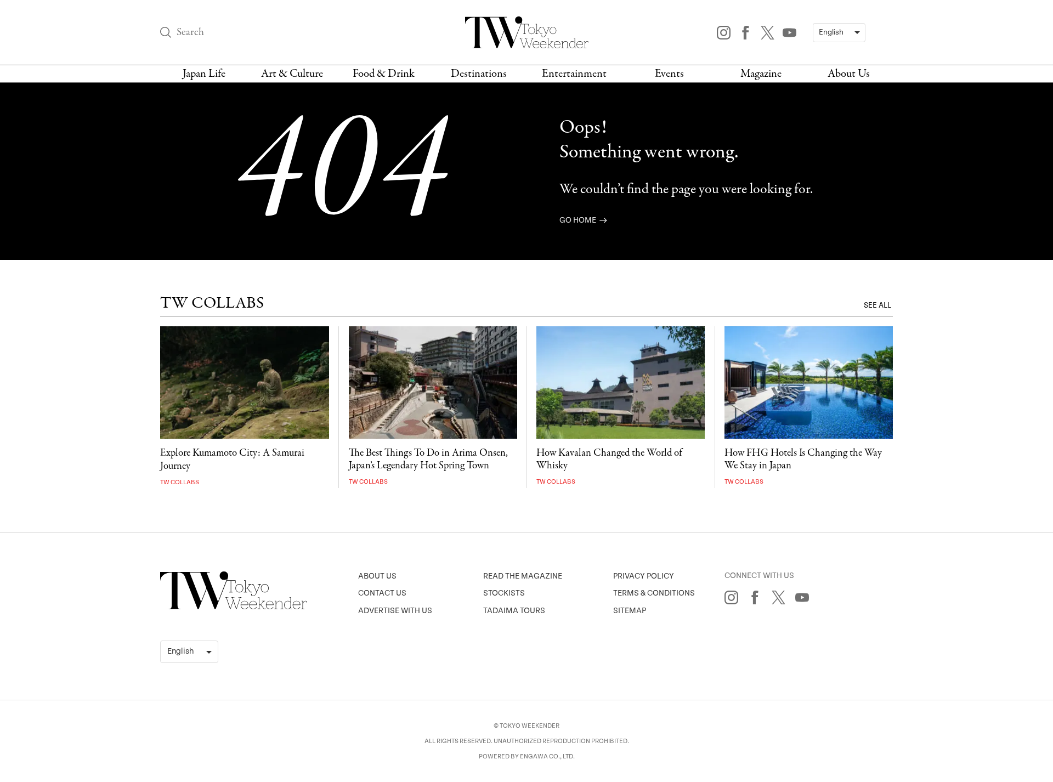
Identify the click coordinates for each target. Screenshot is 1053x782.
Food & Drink (384, 74)
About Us (849, 74)
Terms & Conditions (654, 593)
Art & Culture (292, 74)
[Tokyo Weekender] (233, 607)
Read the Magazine (522, 576)
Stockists (504, 593)
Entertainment (574, 74)
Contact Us (382, 593)
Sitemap (629, 610)
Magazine (761, 74)
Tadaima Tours (514, 610)
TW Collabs (179, 482)
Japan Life (204, 74)
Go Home (578, 220)
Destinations (479, 74)
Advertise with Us (395, 610)
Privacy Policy (643, 576)
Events (669, 74)
